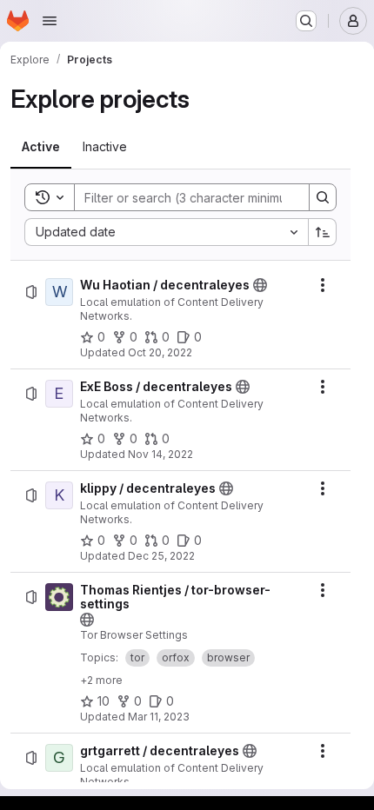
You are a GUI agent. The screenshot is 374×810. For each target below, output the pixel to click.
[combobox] (166, 232)
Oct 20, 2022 (160, 352)
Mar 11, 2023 (159, 716)
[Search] (323, 197)
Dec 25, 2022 (161, 555)
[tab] (40, 147)
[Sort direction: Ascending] (323, 232)
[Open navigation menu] (49, 21)
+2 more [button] (101, 680)
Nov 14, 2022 (160, 454)
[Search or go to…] (306, 20)
